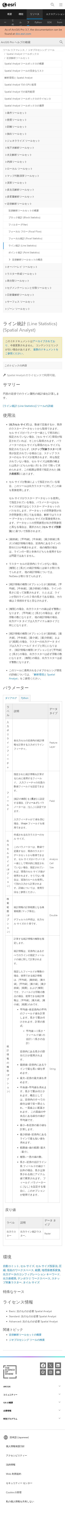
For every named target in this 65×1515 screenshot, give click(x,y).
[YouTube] (58, 1372)
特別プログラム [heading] (10, 1419)
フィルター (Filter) (18, 224)
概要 (9, 14)
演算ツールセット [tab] (17, 182)
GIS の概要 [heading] (8, 1402)
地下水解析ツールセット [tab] (20, 147)
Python (38, 22)
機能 (21, 14)
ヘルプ (20, 22)
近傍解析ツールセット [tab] (19, 203)
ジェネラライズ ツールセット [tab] (23, 140)
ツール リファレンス (28, 22)
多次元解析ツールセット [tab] (20, 189)
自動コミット (11, 1266)
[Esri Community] (43, 1372)
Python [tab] (24, 698)
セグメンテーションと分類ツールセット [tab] (29, 287)
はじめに (13, 22)
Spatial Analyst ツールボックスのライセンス (27, 98)
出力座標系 (9, 1278)
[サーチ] (61, 42)
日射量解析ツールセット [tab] (20, 294)
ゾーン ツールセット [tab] (18, 308)
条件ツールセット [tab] (17, 112)
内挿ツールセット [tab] (17, 161)
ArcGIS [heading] (6, 1386)
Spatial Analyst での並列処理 (19, 91)
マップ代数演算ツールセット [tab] (23, 175)
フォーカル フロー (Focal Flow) (24, 231)
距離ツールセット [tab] (17, 126)
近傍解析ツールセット (18, 58)
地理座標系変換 (51, 1270)
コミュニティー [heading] (10, 1394)
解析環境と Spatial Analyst (18, 77)
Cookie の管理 (14, 1492)
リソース (34, 14)
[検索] (52, 4)
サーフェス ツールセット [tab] (21, 301)
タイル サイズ (31, 1282)
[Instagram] (51, 1372)
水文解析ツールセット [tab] (19, 154)
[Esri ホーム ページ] (9, 4)
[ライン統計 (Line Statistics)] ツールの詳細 (28, 406)
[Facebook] (43, 1365)
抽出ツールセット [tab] (17, 133)
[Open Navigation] (61, 4)
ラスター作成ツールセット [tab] (22, 273)
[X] (51, 1365)
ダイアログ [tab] (11, 698)
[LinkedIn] (58, 1365)
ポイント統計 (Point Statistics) (24, 252)
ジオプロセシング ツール (41, 50)
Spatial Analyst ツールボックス (22, 54)
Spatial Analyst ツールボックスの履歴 (24, 105)
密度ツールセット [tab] (17, 119)
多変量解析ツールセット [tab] (20, 196)
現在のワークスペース (20, 1270)
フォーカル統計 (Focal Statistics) (25, 238)
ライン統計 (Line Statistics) (22, 245)
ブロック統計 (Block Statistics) (24, 217)
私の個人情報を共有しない (20, 1501)
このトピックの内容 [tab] (15, 365)
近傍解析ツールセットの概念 (27, 259)
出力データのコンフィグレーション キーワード (31, 1274)
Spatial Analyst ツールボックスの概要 (24, 63)
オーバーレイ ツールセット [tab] (22, 266)
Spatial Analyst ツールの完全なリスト (24, 70)
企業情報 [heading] (7, 1410)
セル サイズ (27, 1266)
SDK (49, 22)
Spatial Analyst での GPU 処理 (20, 84)
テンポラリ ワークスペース (34, 1278)
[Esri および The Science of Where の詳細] (9, 1372)
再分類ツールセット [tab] (18, 280)
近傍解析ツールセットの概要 (23, 210)
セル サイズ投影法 (47, 1266)
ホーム (5, 22)
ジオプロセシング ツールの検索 (27, 1339)
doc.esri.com (23, 33)
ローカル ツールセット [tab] (20, 168)
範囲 (37, 1270)
